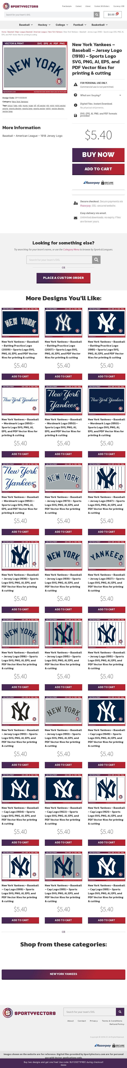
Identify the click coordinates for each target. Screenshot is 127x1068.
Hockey (42, 24)
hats (15, 105)
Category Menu (71, 249)
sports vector (39, 108)
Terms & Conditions (112, 1020)
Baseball (24, 24)
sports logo (27, 108)
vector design (58, 108)
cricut (10, 105)
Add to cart (98, 169)
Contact (79, 6)
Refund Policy (117, 1024)
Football (78, 24)
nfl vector (41, 105)
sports (5, 108)
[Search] (97, 14)
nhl (47, 105)
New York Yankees (55, 32)
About (87, 6)
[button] (101, 95)
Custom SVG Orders (101, 6)
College (60, 24)
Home (4, 32)
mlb (20, 105)
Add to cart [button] (20, 376)
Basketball (98, 24)
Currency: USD (118, 6)
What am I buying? (90, 95)
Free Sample (66, 6)
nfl (35, 105)
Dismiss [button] (63, 1065)
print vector (60, 105)
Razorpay (85, 205)
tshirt (48, 108)
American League (40, 32)
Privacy (94, 1020)
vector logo (7, 111)
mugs (25, 105)
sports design (15, 108)
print (52, 105)
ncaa (31, 105)
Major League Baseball (23, 32)
